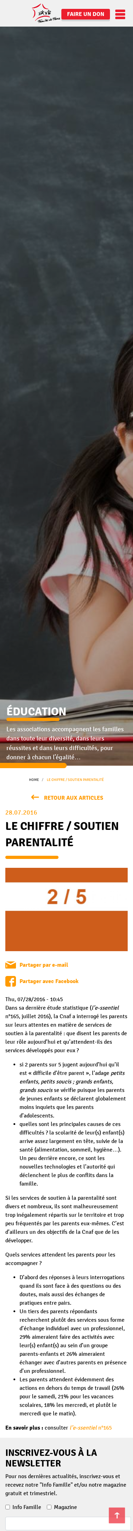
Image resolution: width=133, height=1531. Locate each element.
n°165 (91, 1427)
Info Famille (26, 1507)
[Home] (33, 13)
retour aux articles (73, 797)
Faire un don (85, 14)
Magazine (65, 1507)
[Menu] (118, 14)
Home (34, 779)
